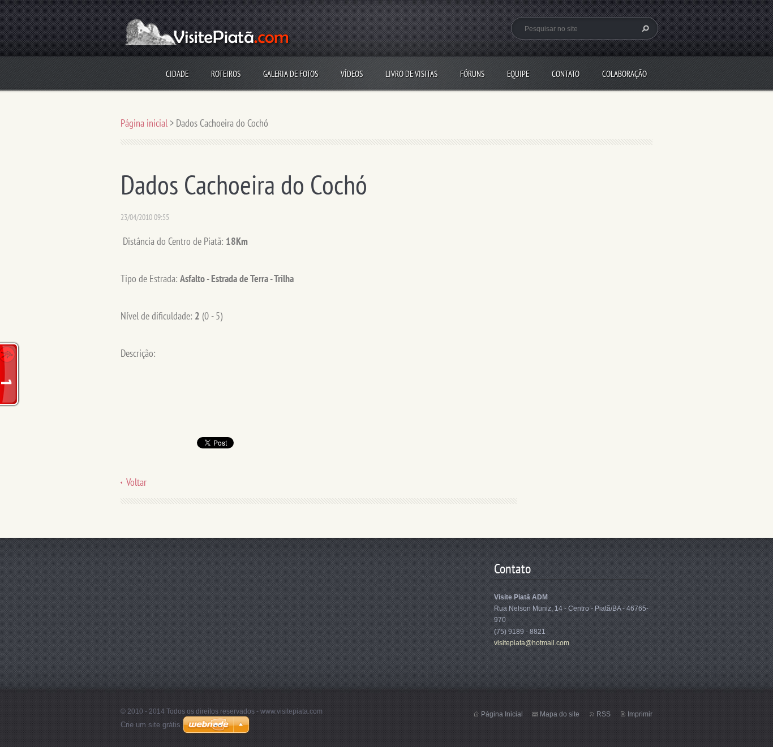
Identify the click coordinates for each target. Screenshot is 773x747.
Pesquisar (643, 28)
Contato (565, 73)
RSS (603, 714)
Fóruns (472, 73)
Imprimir (640, 714)
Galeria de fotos (290, 73)
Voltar (136, 482)
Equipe (518, 73)
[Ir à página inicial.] (205, 37)
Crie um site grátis (151, 724)
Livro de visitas (411, 73)
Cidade (177, 73)
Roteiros (226, 73)
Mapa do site (559, 714)
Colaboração (624, 73)
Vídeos (352, 73)
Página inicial (144, 122)
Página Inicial (502, 714)
